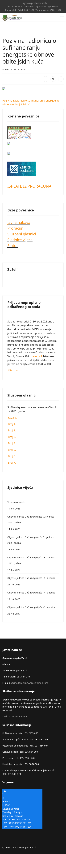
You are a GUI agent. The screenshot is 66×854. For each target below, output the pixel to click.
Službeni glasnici (21, 234)
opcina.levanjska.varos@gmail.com (41, 6)
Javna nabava (18, 222)
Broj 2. (11, 430)
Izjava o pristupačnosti (34, 3)
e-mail (9, 710)
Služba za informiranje (14, 716)
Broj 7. (11, 462)
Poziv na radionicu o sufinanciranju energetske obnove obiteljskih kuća (30, 102)
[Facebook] (45, 79)
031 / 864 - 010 (15, 6)
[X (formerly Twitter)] (53, 79)
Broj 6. (11, 456)
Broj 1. (11, 424)
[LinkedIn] (61, 79)
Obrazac (12, 370)
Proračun (15, 228)
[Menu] (62, 18)
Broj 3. (11, 437)
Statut (12, 245)
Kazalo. (12, 417)
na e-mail (36, 356)
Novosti (6, 69)
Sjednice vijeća (20, 239)
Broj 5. (11, 450)
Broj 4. (11, 443)
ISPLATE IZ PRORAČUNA (29, 186)
